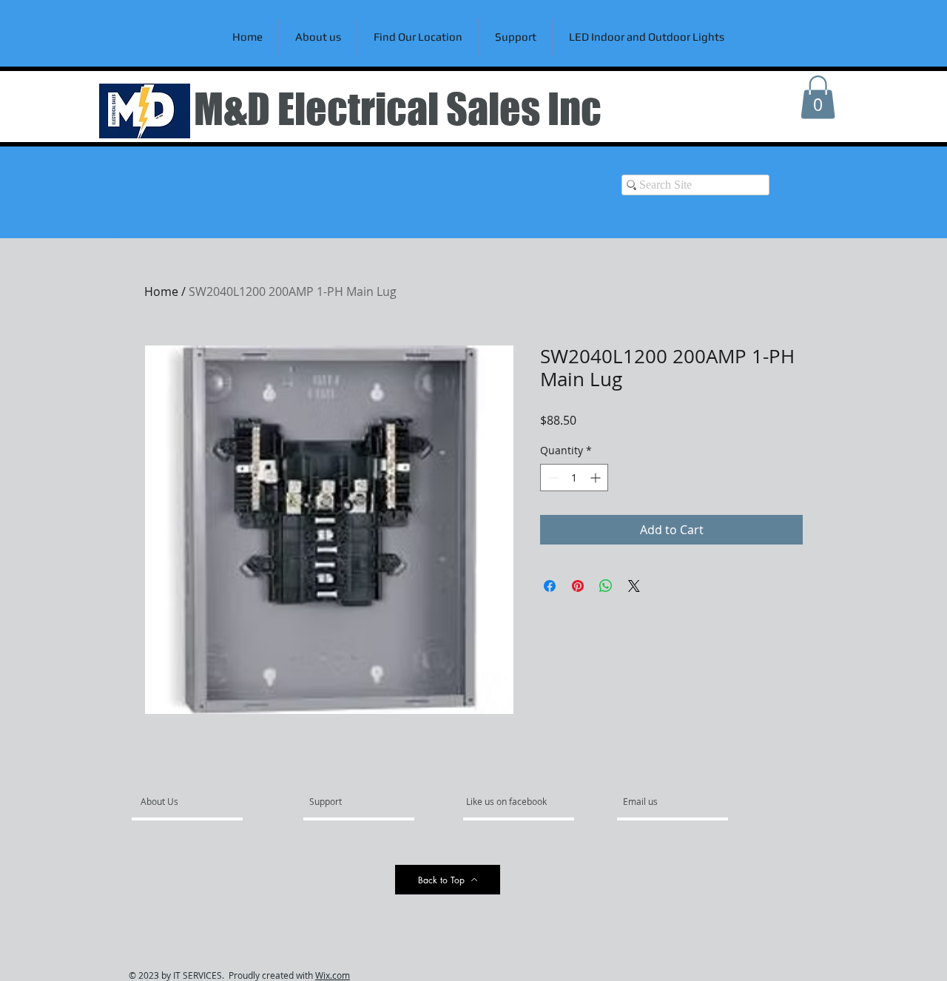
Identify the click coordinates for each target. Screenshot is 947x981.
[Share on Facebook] (550, 586)
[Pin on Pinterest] (578, 586)
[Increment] (596, 477)
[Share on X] (634, 586)
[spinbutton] (574, 477)
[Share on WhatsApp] (606, 586)
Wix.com (332, 975)
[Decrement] (551, 477)
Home (161, 291)
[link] (818, 97)
